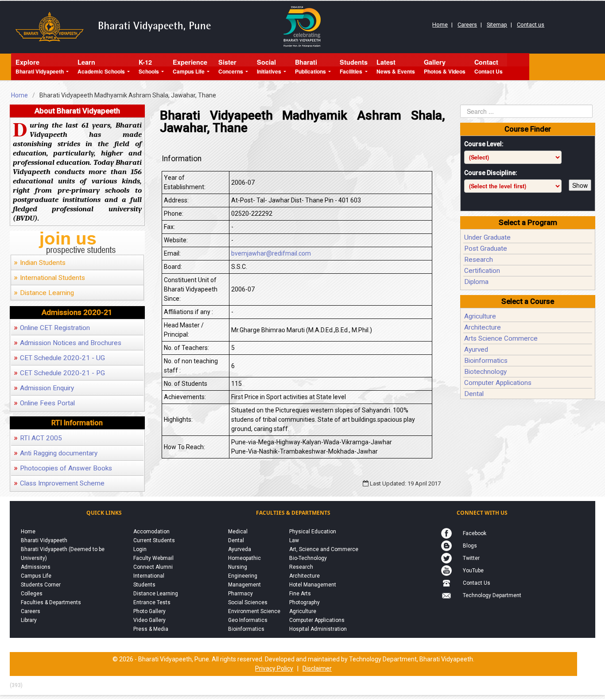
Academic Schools (101, 66)
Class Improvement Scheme (59, 483)
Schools (149, 66)
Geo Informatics (248, 620)
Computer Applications (497, 383)
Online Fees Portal (44, 403)
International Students (49, 278)
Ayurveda (239, 549)
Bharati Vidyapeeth (40, 66)
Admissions (35, 567)
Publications (310, 66)
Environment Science (254, 611)
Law (294, 540)
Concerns (230, 66)
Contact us (530, 24)
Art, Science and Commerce (323, 549)
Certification (482, 271)
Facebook (474, 533)
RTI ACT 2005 (38, 438)
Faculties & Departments (51, 602)
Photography (304, 602)
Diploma (476, 282)
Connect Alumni (153, 567)
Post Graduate (485, 248)
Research (478, 260)
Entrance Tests (152, 602)
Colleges (32, 593)
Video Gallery (149, 620)
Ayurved (476, 349)
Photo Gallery (149, 611)
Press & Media (150, 629)
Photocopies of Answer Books (63, 468)
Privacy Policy (274, 668)
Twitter (471, 558)
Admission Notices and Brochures (67, 343)
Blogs (470, 546)
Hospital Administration (318, 629)
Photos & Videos (444, 66)
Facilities (354, 66)
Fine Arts (300, 593)
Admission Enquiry (44, 388)
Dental (474, 394)
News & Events (395, 66)
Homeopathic (244, 558)
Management (244, 585)
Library (29, 620)
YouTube (473, 570)
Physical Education (312, 531)
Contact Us (488, 66)
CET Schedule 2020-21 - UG (59, 358)
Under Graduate (487, 237)
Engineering (242, 576)
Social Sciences (248, 602)
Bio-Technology (308, 558)
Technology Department (492, 595)
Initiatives (269, 66)
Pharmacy (240, 593)
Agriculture (480, 316)
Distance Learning (44, 293)
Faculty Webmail (153, 558)
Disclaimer (317, 668)
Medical (238, 531)
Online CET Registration (52, 328)
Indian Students (40, 263)
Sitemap (497, 24)
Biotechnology (485, 372)
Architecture (482, 327)
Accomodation (151, 531)
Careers (467, 24)
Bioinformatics (486, 361)
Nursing (237, 567)
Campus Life (190, 66)
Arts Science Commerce (501, 338)
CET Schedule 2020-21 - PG (59, 373)
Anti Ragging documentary (55, 453)
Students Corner (41, 585)
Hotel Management (312, 585)
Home (440, 24)
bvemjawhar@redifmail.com (271, 253)
